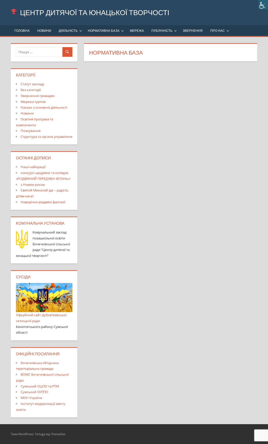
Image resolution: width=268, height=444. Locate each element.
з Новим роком (33, 184)
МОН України (31, 397)
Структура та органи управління (46, 136)
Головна (22, 30)
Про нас (217, 30)
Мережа (137, 30)
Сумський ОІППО (34, 392)
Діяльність (68, 30)
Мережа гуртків (33, 101)
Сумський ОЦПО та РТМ (40, 386)
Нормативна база (103, 30)
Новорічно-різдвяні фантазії (43, 202)
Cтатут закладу (32, 84)
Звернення (193, 30)
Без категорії (31, 90)
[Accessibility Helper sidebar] (263, 4)
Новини (44, 30)
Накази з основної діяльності (44, 107)
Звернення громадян (38, 95)
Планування (30, 130)
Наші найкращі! (33, 167)
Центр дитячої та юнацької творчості (94, 12)
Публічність (161, 30)
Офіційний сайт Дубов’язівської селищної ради (41, 318)
